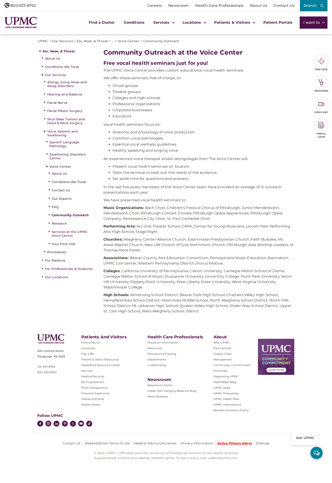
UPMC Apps (221, 387)
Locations (88, 348)
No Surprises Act (93, 382)
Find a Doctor (102, 22)
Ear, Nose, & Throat (59, 51)
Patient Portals (277, 22)
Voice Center (60, 167)
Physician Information (162, 342)
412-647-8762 (46, 366)
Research (59, 223)
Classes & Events (92, 399)
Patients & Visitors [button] (232, 22)
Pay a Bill (87, 353)
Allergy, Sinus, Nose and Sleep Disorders (67, 84)
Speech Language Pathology (64, 144)
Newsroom (178, 5)
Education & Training (161, 353)
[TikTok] (89, 424)
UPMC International (227, 404)
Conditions (134, 22)
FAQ (55, 207)
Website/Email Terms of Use (107, 443)
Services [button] (162, 22)
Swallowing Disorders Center (67, 156)
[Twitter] (73, 424)
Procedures (56, 252)
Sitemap (262, 443)
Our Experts (62, 199)
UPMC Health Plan (226, 399)
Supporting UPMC (226, 376)
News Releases (157, 396)
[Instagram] (48, 424)
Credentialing (156, 365)
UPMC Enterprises (226, 393)
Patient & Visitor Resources (100, 359)
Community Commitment (231, 365)
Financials (220, 370)
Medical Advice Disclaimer (155, 443)
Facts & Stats (222, 348)
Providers (321, 90)
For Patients (55, 260)
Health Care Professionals (219, 5)
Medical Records (92, 376)
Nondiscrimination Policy (231, 410)
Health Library (91, 404)
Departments (156, 359)
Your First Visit (63, 244)
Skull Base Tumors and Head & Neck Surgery (66, 121)
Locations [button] (192, 22)
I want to (312, 22)
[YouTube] (81, 424)
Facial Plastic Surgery (64, 111)
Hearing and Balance (64, 94)
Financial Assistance (95, 393)
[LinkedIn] (56, 424)
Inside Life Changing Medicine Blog (171, 390)
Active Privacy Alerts (234, 443)
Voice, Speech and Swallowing (62, 133)
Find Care (321, 69)
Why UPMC (221, 342)
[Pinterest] (65, 424)
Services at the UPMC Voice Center (69, 234)
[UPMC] (21, 22)
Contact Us (284, 5)
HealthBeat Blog (224, 382)
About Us (258, 5)
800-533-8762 (22, 5)
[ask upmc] (317, 453)
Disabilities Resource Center (100, 365)
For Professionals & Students (69, 269)
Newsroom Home (160, 385)
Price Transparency (94, 387)
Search (310, 5)
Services (87, 370)
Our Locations (56, 277)
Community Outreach (70, 215)
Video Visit (321, 112)
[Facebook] (40, 424)
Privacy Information (197, 443)
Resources (154, 348)
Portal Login (321, 135)
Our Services (55, 75)
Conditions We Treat (62, 67)
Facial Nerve (57, 103)
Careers (154, 5)
